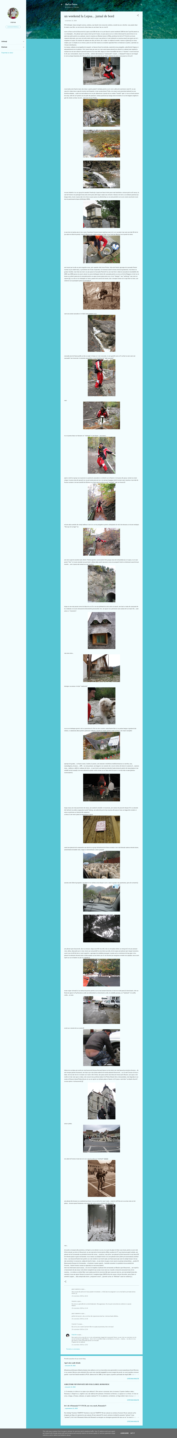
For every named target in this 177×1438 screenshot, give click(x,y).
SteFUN (13, 22)
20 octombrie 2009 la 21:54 (80, 1329)
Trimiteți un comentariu (73, 1349)
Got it (132, 1433)
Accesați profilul (13, 27)
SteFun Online (71, 4)
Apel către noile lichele (72, 1363)
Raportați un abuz (7, 53)
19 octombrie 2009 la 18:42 (80, 1296)
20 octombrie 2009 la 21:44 (80, 1308)
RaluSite (74, 1334)
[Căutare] (141, 5)
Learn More (124, 1433)
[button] (138, 15)
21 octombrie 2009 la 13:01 (80, 1344)
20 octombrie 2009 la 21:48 (80, 1319)
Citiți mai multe (133, 1378)
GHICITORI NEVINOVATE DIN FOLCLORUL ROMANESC (87, 1384)
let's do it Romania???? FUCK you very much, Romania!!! (85, 1406)
